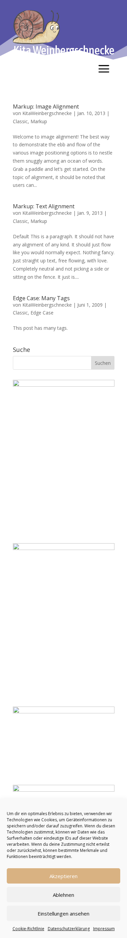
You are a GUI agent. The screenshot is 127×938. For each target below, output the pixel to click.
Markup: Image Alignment (46, 106)
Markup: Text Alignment (44, 206)
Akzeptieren (63, 876)
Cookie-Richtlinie (28, 929)
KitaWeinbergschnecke (47, 113)
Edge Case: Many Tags (41, 298)
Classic (20, 121)
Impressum (104, 929)
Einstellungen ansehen (63, 913)
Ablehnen (63, 894)
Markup (38, 121)
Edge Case (42, 312)
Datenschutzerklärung (69, 929)
